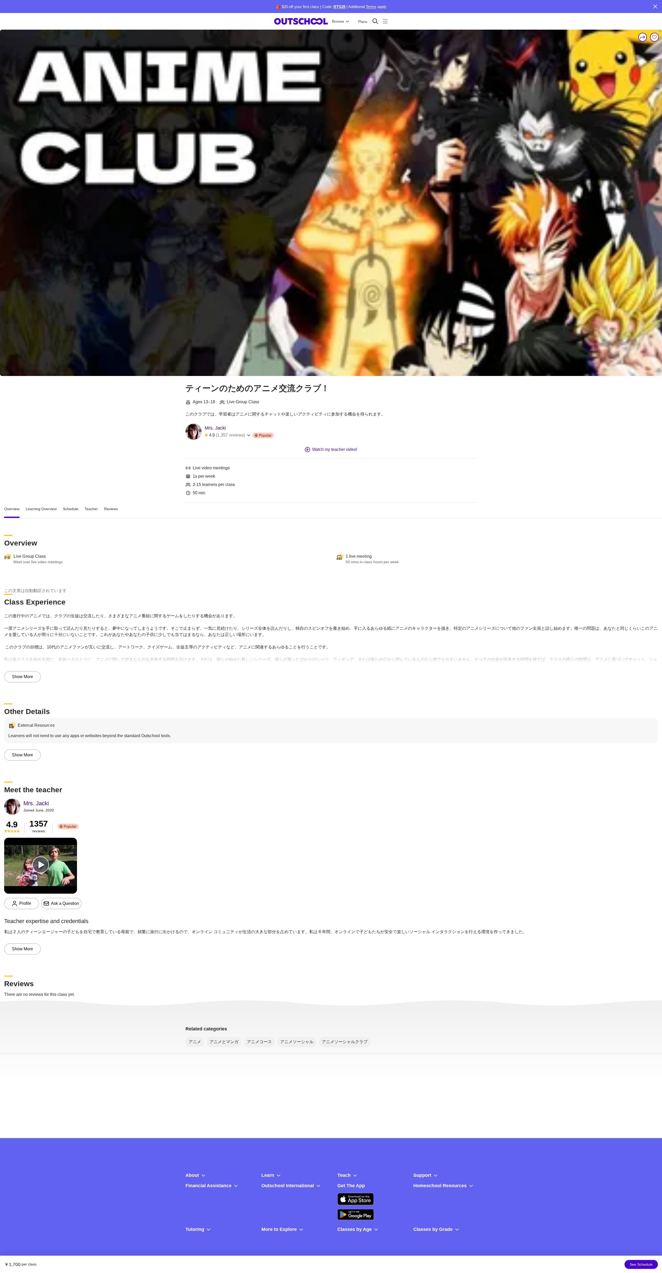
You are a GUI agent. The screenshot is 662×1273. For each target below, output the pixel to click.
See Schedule (641, 1264)
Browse (338, 21)
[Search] (375, 21)
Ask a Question (65, 903)
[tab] (12, 509)
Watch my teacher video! (334, 449)
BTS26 (339, 6)
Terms (371, 6)
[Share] (642, 37)
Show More (22, 676)
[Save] (654, 37)
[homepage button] (301, 21)
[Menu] (385, 21)
